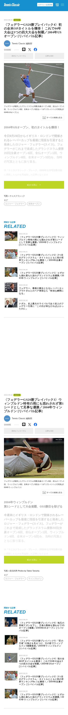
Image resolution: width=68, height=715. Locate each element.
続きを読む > (34, 185)
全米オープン (34, 204)
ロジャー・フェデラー (14, 204)
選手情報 (17, 20)
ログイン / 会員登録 (45, 5)
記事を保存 (49, 56)
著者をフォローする (19, 56)
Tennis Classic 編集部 (22, 43)
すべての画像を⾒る (54, 117)
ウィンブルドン (35, 579)
